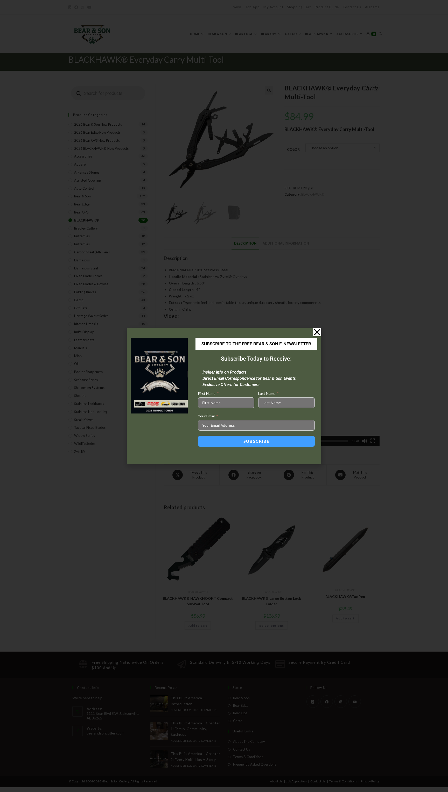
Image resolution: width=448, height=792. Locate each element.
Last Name (266, 393)
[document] (224, 396)
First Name (206, 393)
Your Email (206, 416)
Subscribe (256, 441)
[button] (317, 332)
